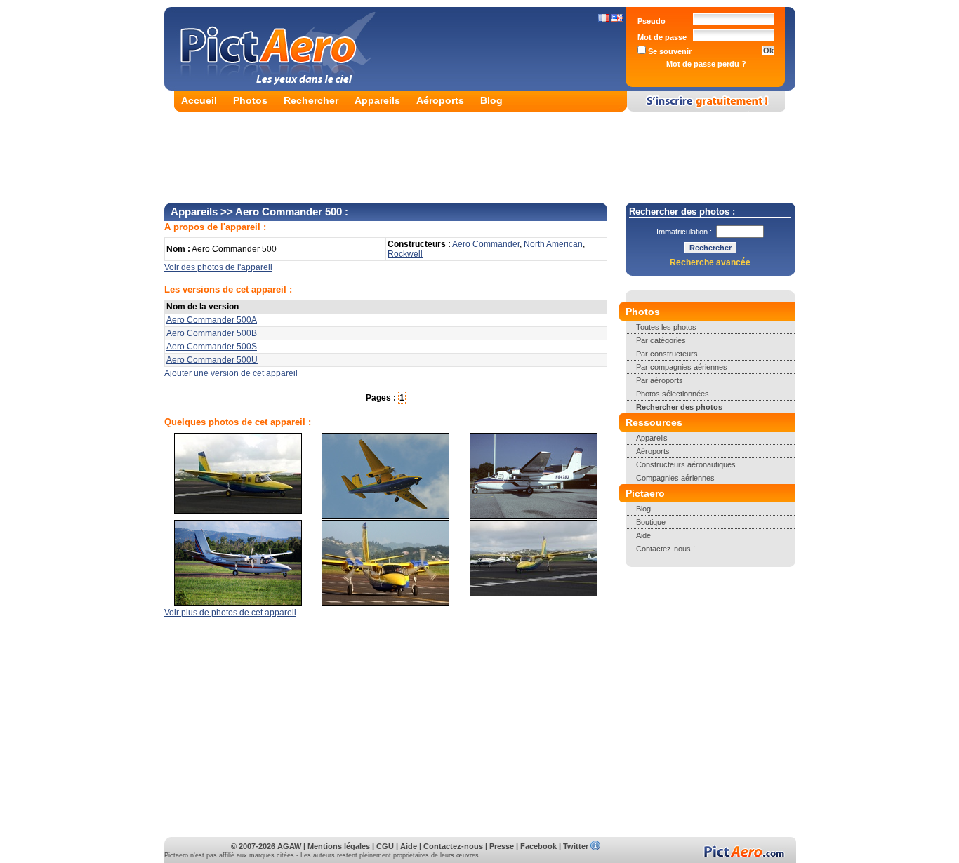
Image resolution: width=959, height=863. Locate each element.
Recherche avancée (710, 262)
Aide (643, 535)
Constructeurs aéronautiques (686, 464)
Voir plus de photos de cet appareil (230, 612)
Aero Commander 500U (212, 360)
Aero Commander (486, 244)
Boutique (651, 522)
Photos (250, 100)
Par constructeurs (667, 353)
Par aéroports (659, 380)
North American (553, 244)
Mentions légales (338, 846)
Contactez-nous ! (665, 548)
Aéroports (440, 100)
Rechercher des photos (679, 407)
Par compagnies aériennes (681, 367)
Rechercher (311, 100)
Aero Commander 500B (211, 333)
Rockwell (405, 254)
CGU (385, 846)
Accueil (199, 100)
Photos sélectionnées (672, 393)
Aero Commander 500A (211, 320)
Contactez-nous (453, 846)
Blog (491, 100)
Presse (501, 846)
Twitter (575, 846)
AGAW (289, 846)
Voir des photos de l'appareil (218, 267)
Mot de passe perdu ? (706, 64)
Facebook (538, 846)
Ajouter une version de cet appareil (231, 373)
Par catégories (661, 340)
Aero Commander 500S (211, 347)
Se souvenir (669, 51)
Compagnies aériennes (675, 478)
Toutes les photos (666, 327)
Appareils (377, 100)
